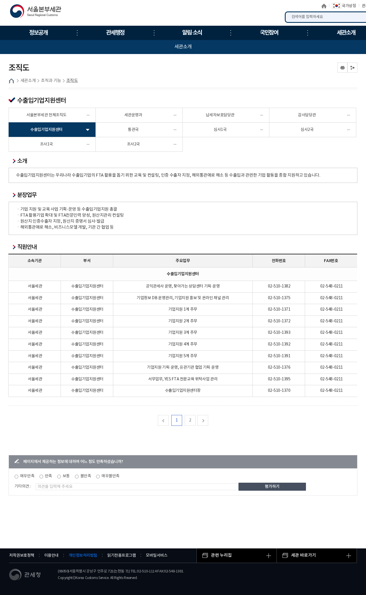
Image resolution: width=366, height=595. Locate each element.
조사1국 (46, 144)
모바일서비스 (156, 555)
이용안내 (51, 555)
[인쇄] (342, 68)
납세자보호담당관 (220, 115)
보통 (66, 476)
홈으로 (324, 6)
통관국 (133, 129)
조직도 (72, 80)
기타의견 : (23, 486)
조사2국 (133, 144)
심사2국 (307, 129)
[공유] (352, 68)
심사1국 (220, 129)
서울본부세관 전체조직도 (46, 115)
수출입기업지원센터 (46, 129)
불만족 (85, 476)
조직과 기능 (51, 80)
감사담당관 (307, 115)
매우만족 (27, 476)
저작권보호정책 (21, 555)
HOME (11, 81)
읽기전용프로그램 (121, 555)
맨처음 (168, 420)
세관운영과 (133, 115)
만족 (48, 476)
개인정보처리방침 (83, 555)
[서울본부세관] (39, 12)
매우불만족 (111, 476)
